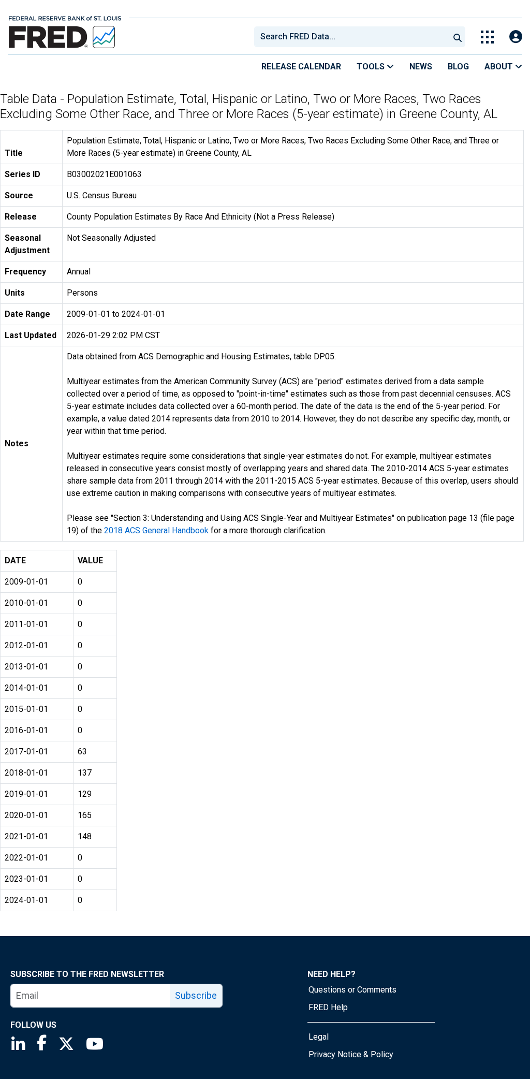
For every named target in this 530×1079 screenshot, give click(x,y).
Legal (318, 1037)
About (499, 66)
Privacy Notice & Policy (350, 1054)
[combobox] (351, 36)
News (420, 66)
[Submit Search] (457, 36)
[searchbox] (353, 36)
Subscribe (196, 995)
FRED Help (328, 1007)
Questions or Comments (352, 990)
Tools (372, 66)
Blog (458, 66)
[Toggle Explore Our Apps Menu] (487, 37)
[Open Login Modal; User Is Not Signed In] (515, 37)
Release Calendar (301, 66)
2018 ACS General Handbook (156, 530)
